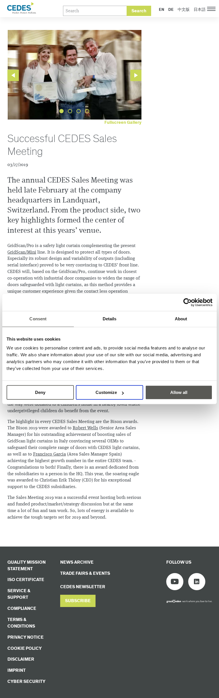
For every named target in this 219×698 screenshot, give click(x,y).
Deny (40, 392)
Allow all (178, 392)
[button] (78, 601)
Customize (106, 392)
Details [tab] (110, 318)
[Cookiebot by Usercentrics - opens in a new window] (187, 302)
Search (138, 11)
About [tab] (181, 318)
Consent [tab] (37, 318)
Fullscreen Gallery (122, 123)
